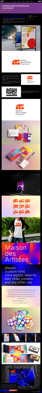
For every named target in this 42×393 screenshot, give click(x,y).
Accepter (5, 390)
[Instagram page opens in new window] (39, 1)
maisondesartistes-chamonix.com (32, 19)
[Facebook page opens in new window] (40, 1)
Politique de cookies (6, 391)
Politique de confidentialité (11, 391)
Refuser (13, 390)
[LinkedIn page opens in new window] (38, 1)
